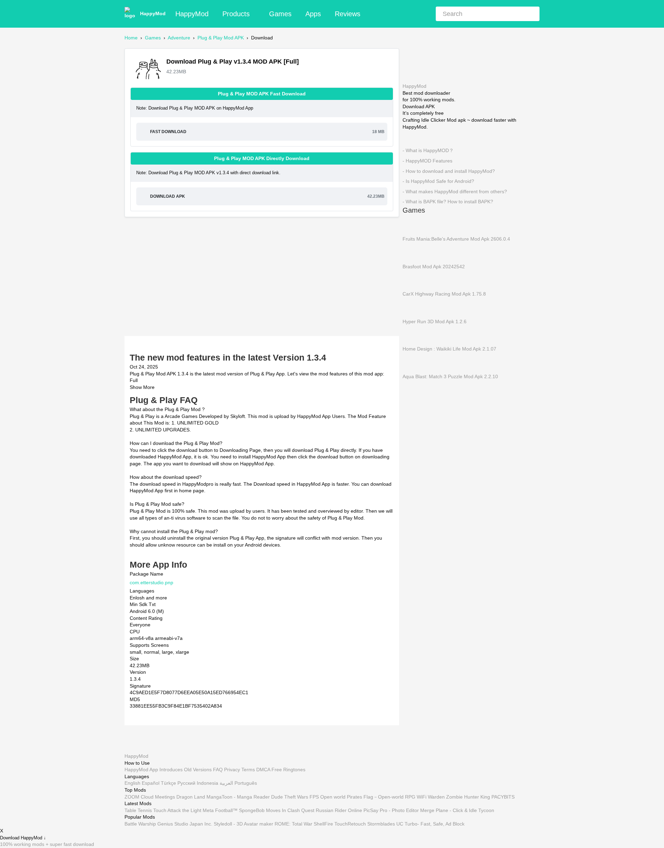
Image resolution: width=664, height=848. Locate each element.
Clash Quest (300, 810)
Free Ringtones (288, 770)
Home (131, 37)
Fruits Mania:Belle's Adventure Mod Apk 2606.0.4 (456, 239)
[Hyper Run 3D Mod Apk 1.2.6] (413, 307)
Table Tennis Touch (145, 810)
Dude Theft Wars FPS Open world (308, 797)
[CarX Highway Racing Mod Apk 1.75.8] (413, 279)
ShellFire (323, 824)
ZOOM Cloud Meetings (149, 797)
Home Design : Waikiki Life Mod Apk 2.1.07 (449, 349)
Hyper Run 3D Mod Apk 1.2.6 (435, 321)
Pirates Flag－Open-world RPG (381, 797)
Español (150, 783)
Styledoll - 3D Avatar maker (243, 824)
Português (245, 783)
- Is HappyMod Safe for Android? (438, 181)
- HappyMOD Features (427, 161)
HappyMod (153, 13)
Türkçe (168, 783)
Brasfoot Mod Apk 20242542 (434, 266)
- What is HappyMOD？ (428, 150)
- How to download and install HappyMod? (449, 171)
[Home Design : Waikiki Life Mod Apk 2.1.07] (413, 335)
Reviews (347, 14)
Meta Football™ (220, 810)
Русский (186, 783)
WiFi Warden (431, 797)
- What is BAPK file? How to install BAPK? (448, 201)
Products (236, 14)
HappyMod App (141, 770)
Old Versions (198, 770)
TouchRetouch (350, 824)
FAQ (218, 770)
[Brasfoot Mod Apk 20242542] (413, 252)
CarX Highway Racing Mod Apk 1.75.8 (444, 294)
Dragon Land (190, 797)
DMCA (263, 770)
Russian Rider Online (339, 810)
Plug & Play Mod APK (220, 37)
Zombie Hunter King (468, 797)
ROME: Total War (293, 824)
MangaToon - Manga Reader (238, 797)
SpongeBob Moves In (262, 810)
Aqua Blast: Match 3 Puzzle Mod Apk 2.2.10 (450, 376)
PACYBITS (503, 797)
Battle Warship (140, 824)
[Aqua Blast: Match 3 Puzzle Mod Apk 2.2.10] (413, 362)
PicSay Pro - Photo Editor (391, 810)
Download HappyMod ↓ (23, 837)
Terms (248, 770)
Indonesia (207, 783)
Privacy (232, 770)
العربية (226, 783)
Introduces (171, 770)
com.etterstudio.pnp (151, 582)
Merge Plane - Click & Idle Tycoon (457, 810)
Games (280, 14)
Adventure (179, 37)
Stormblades (381, 824)
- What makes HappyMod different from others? (455, 191)
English (132, 783)
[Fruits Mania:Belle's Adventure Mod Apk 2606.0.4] (413, 224)
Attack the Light (184, 810)
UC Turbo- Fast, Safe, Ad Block (430, 824)
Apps (313, 14)
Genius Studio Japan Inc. (184, 824)
